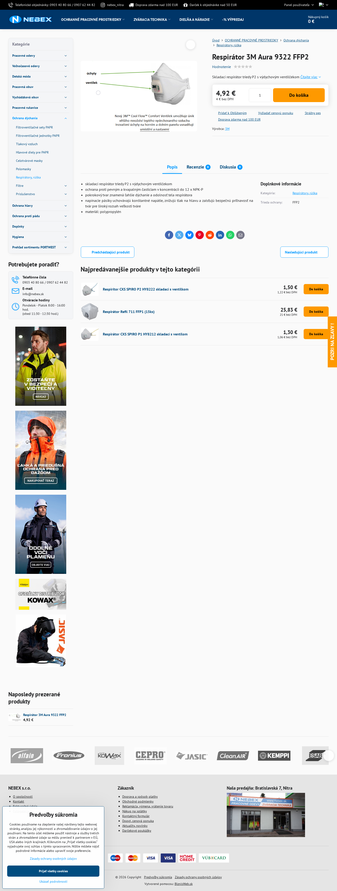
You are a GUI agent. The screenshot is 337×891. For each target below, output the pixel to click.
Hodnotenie (221, 66)
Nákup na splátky (134, 811)
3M (227, 129)
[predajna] (266, 836)
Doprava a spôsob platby (140, 796)
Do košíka (299, 95)
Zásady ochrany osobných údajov (198, 877)
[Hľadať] (288, 19)
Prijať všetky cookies (53, 871)
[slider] (243, 67)
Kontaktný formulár (136, 816)
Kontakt (18, 801)
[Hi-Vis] (40, 405)
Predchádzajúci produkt (111, 252)
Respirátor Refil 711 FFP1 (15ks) (128, 311)
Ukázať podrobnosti (53, 881)
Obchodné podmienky (138, 801)
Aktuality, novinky (135, 826)
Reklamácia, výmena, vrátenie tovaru (147, 806)
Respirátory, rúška (305, 193)
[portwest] (40, 573)
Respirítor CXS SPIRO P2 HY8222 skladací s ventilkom (146, 289)
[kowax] (40, 609)
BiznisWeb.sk (184, 884)
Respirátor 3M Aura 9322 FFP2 (44, 715)
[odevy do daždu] (40, 489)
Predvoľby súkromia (158, 877)
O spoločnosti (23, 796)
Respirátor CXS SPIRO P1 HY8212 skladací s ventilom (145, 334)
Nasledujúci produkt (301, 252)
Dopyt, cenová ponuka (138, 821)
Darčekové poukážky (136, 830)
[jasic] (41, 666)
